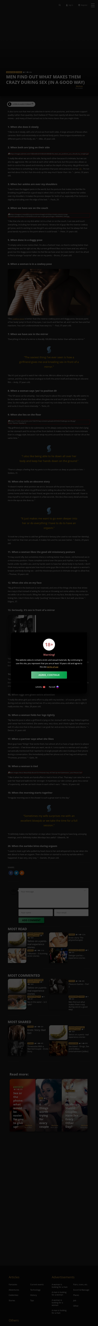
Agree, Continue (49, 675)
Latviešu (38, 687)
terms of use (52, 667)
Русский (52, 687)
